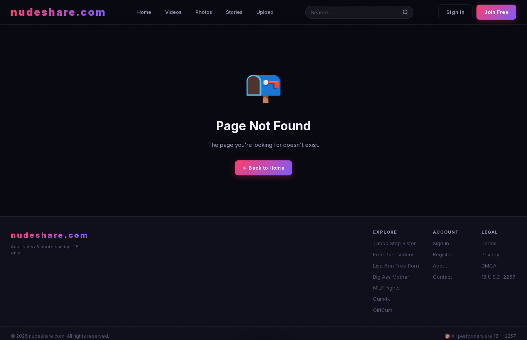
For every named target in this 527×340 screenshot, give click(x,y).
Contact (442, 277)
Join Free (496, 12)
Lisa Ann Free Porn (396, 266)
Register (443, 254)
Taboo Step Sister (394, 243)
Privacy (490, 254)
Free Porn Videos (394, 254)
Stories (234, 12)
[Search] (407, 12)
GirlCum (382, 310)
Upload (265, 12)
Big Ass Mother (391, 277)
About (440, 266)
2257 (510, 336)
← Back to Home (263, 168)
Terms (489, 243)
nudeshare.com (58, 12)
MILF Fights (386, 287)
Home (144, 12)
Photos (204, 12)
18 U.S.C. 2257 (498, 277)
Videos (173, 12)
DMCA (489, 266)
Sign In (455, 12)
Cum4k (381, 299)
